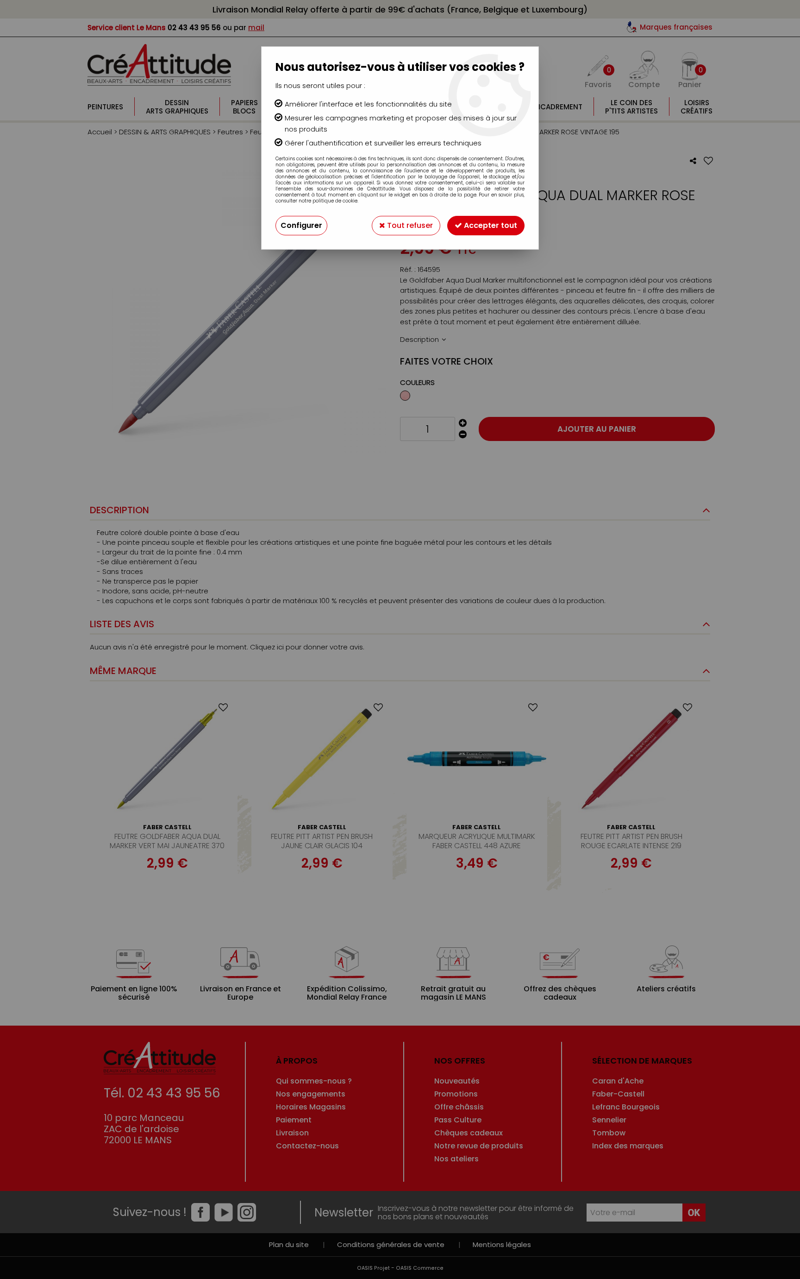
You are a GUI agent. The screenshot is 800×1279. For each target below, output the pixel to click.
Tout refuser (409, 225)
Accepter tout (489, 225)
